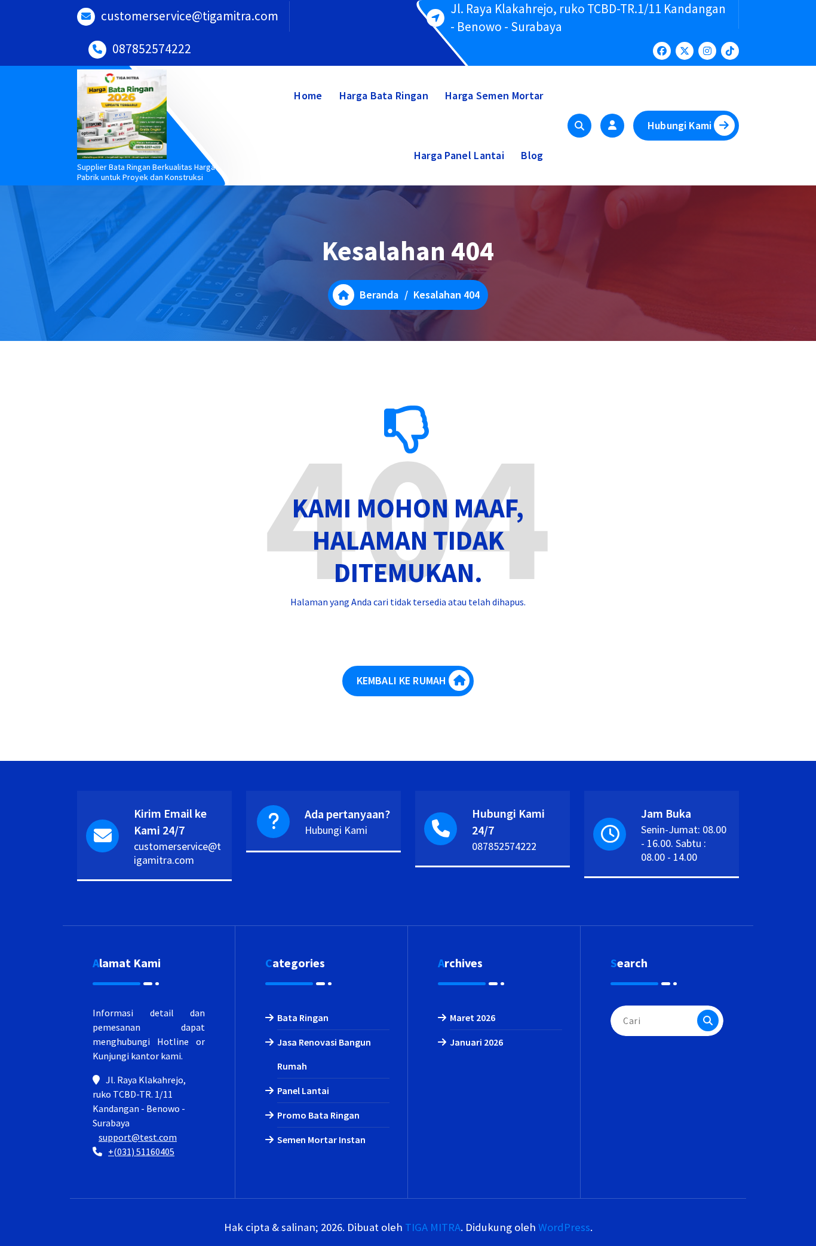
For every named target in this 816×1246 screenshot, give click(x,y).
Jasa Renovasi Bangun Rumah (324, 1054)
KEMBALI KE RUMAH (402, 680)
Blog (532, 155)
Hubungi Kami (679, 125)
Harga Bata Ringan (383, 95)
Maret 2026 (472, 1017)
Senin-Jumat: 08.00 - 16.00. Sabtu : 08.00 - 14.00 (683, 843)
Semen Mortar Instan (321, 1140)
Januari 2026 (476, 1042)
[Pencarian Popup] (579, 126)
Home (308, 95)
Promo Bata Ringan (318, 1115)
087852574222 (151, 49)
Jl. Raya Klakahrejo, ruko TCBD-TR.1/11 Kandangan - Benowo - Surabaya (588, 18)
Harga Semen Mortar (494, 95)
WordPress (564, 1227)
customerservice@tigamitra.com (189, 16)
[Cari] (708, 1020)
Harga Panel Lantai (459, 155)
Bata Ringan (303, 1017)
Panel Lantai (303, 1090)
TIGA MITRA (433, 1227)
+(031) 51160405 (141, 1151)
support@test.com (138, 1137)
